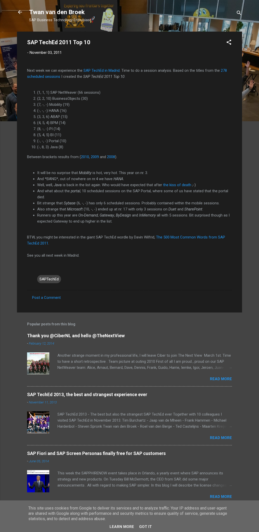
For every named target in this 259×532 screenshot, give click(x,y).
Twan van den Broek (57, 12)
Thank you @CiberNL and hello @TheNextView (76, 335)
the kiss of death (177, 185)
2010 (85, 157)
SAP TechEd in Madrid (101, 70)
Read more (221, 379)
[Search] (239, 13)
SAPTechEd (49, 279)
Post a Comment (46, 297)
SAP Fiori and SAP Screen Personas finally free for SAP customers (96, 453)
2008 (111, 157)
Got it (145, 526)
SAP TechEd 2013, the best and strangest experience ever (87, 394)
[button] (229, 43)
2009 (95, 157)
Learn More (122, 526)
